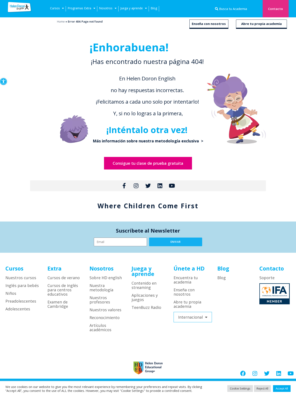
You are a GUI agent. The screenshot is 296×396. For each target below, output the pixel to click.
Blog (154, 8)
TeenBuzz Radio (146, 307)
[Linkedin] (278, 373)
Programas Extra (79, 8)
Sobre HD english (105, 277)
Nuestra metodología (101, 287)
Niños (10, 293)
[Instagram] (254, 373)
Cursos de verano (63, 277)
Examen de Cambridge (57, 304)
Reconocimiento (104, 317)
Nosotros (105, 8)
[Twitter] (266, 373)
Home (61, 21)
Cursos (55, 8)
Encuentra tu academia (186, 279)
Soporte (267, 277)
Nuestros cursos (20, 277)
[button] (3, 81)
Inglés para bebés (22, 285)
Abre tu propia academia (261, 23)
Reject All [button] (262, 388)
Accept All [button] (282, 388)
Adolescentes (17, 309)
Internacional (190, 317)
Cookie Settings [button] (240, 388)
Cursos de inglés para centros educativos (62, 289)
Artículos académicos (100, 327)
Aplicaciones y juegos (145, 297)
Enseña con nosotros (209, 23)
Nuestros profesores (99, 299)
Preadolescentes (20, 301)
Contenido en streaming (144, 285)
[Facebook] (242, 373)
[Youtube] (290, 373)
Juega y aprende (131, 8)
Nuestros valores (105, 310)
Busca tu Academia (232, 9)
